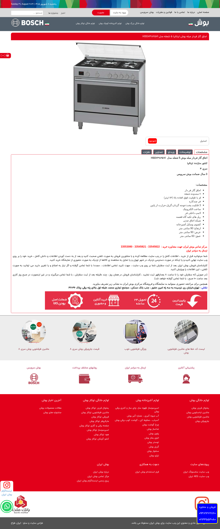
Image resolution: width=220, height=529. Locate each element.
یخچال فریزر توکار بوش (97, 408)
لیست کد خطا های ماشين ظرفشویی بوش (186, 351)
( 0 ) (3, 55)
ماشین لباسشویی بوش (197, 412)
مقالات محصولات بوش (50, 408)
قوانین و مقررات (163, 12)
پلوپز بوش (154, 433)
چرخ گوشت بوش (150, 425)
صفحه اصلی (202, 12)
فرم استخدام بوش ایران (147, 472)
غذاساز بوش (153, 429)
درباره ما (191, 12)
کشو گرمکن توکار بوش (97, 439)
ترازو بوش (154, 456)
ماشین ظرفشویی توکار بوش (95, 412)
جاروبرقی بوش (202, 421)
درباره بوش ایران (101, 472)
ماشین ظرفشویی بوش (198, 417)
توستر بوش (153, 442)
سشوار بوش (153, 451)
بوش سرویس (147, 12)
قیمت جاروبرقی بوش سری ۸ (84, 349)
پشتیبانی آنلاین (186, 367)
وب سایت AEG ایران (199, 476)
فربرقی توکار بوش (100, 417)
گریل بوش (154, 447)
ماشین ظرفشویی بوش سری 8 (33, 349)
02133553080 (207, 519)
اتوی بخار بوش (151, 438)
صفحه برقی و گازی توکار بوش (94, 426)
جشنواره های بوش (52, 412)
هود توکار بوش (101, 434)
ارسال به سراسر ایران (135, 367)
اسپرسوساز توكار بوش (98, 430)
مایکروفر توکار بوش (99, 421)
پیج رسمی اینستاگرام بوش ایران (93, 481)
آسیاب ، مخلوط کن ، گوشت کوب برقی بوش (137, 420)
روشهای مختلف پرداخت (84, 367)
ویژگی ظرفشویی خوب (135, 349)
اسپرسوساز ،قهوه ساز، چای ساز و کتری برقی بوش (137, 409)
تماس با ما (179, 12)
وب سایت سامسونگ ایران (196, 472)
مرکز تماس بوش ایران (98, 476)
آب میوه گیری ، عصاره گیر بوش (143, 416)
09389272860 (207, 513)
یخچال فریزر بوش (200, 408)
